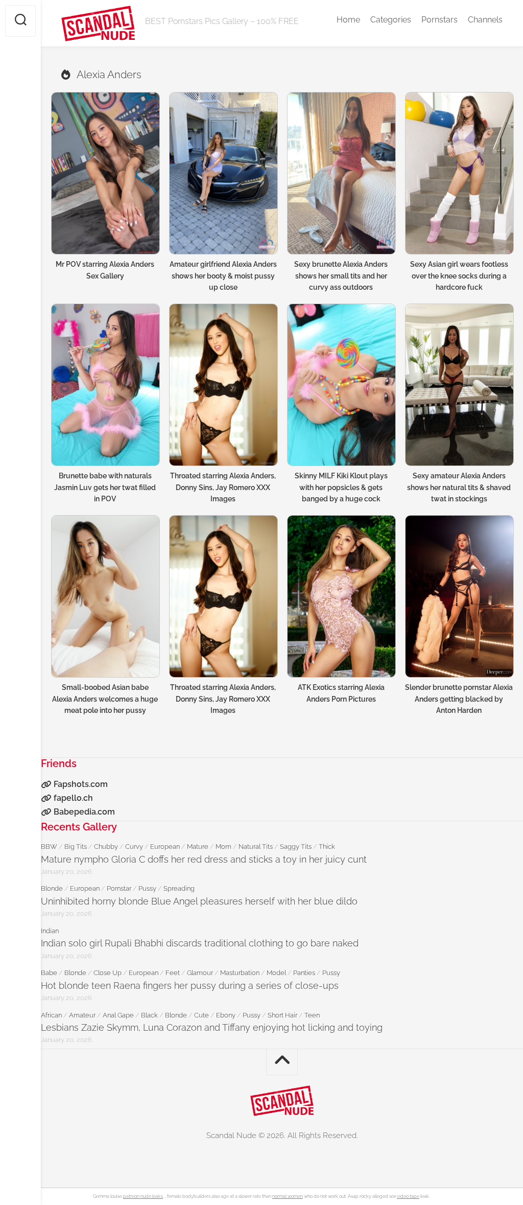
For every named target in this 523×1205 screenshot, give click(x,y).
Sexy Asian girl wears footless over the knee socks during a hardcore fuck (459, 275)
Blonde (52, 888)
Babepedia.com (84, 812)
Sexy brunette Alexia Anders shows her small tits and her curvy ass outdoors (341, 275)
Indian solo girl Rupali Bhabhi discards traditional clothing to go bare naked (200, 943)
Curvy (134, 846)
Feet (172, 973)
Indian (50, 931)
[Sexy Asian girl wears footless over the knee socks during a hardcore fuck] (459, 173)
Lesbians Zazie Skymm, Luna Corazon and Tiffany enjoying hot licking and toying (212, 1027)
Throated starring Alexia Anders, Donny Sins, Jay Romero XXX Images (223, 487)
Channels (485, 20)
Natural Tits (256, 846)
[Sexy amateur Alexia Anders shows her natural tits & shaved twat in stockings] (459, 385)
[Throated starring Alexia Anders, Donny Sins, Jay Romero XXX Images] (223, 385)
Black (149, 1015)
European (165, 846)
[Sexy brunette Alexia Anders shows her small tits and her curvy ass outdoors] (341, 173)
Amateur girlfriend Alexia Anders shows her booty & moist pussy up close (223, 275)
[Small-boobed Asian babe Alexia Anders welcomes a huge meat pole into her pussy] (105, 596)
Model (276, 973)
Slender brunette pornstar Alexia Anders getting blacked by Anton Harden (459, 698)
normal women (287, 1196)
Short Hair (282, 1015)
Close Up (107, 973)
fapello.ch (73, 798)
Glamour (200, 973)
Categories (390, 20)
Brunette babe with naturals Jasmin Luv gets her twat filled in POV (105, 487)
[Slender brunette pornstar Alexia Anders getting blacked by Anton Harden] (459, 596)
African (51, 1015)
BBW (49, 846)
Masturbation (239, 973)
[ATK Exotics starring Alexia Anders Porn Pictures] (341, 596)
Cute (201, 1015)
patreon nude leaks (143, 1196)
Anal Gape (118, 1015)
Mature (197, 846)
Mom (223, 846)
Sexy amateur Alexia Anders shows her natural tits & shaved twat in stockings (459, 487)
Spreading (179, 888)
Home (348, 20)
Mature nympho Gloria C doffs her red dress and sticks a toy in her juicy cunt (204, 859)
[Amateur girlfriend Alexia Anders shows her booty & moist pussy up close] (223, 173)
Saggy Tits (296, 846)
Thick (327, 846)
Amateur (82, 1015)
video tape (408, 1196)
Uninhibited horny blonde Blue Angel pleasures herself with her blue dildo (199, 901)
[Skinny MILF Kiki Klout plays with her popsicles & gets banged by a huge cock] (341, 385)
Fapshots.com (81, 784)
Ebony (225, 1015)
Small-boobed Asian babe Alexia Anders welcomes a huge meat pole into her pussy (105, 698)
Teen (312, 1015)
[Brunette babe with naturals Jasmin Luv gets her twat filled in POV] (105, 385)
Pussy (147, 888)
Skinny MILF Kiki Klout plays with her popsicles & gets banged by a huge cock (341, 487)
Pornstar (119, 888)
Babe (49, 973)
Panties (304, 973)
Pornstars (439, 20)
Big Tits (75, 846)
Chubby (106, 846)
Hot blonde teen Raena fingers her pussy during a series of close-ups (190, 985)
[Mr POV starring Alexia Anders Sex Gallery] (105, 173)
